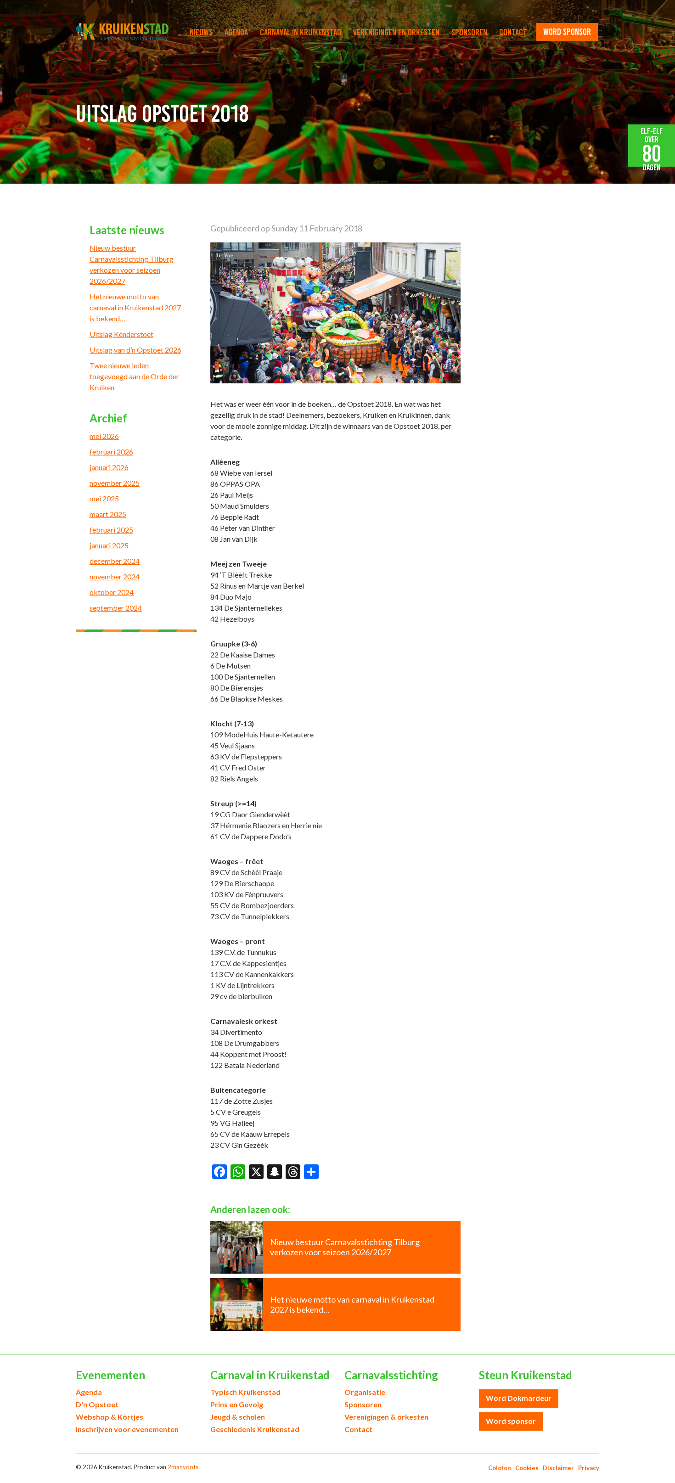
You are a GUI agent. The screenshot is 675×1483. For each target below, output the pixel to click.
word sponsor (567, 31)
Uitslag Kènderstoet (121, 334)
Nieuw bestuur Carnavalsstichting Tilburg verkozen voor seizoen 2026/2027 (132, 264)
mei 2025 (104, 498)
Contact (513, 32)
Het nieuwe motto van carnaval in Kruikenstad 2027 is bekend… (135, 307)
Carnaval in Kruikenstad (300, 32)
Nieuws (201, 32)
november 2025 (115, 482)
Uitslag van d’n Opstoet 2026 (135, 349)
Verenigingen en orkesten (396, 32)
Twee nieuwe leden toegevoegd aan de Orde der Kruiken (134, 376)
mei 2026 (104, 436)
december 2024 (115, 560)
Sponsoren (469, 32)
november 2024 (115, 576)
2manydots (183, 1467)
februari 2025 (111, 529)
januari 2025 (109, 545)
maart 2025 (108, 514)
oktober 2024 (112, 592)
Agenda (236, 32)
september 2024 (116, 607)
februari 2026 (111, 451)
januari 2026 (109, 467)
